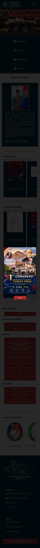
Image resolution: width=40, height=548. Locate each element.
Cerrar (20, 297)
